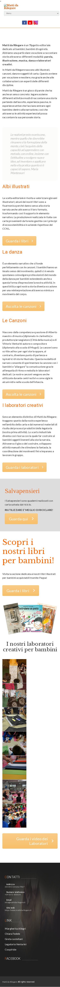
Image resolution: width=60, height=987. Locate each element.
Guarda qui (18, 518)
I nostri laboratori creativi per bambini (30, 647)
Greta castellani (14, 938)
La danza (12, 252)
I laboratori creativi (22, 405)
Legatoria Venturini (15, 944)
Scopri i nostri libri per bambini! (28, 551)
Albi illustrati (15, 186)
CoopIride (10, 949)
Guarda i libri (17, 241)
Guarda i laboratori (22, 467)
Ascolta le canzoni (21, 306)
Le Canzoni (14, 320)
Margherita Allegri (15, 928)
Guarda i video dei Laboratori (32, 841)
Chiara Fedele (12, 933)
